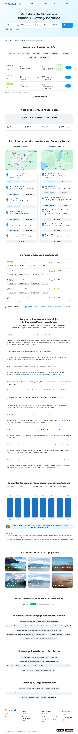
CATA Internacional (52, 306)
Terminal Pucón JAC (51, 186)
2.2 (47, 283)
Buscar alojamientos (14, 29)
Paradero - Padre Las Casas (18, 224)
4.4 (15, 283)
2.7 (47, 265)
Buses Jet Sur (25, 297)
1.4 (47, 292)
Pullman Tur (25, 280)
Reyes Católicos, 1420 (16, 211)
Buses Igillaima (26, 288)
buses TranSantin (27, 271)
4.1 (15, 265)
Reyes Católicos (15, 199)
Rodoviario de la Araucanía (18, 186)
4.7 (38, 292)
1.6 (47, 274)
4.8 (15, 274)
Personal (11, 265)
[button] (18, 25)
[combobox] (10, 25)
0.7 (47, 301)
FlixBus (24, 262)
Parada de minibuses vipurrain (55, 197)
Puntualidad (23, 265)
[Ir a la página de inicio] (10, 3)
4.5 (38, 274)
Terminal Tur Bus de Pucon (53, 174)
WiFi (44, 265)
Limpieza (34, 265)
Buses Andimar (42, 306)
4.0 (27, 265)
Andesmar (35, 306)
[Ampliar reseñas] (70, 264)
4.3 (27, 274)
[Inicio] (6, 40)
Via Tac (31, 306)
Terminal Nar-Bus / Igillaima (19, 174)
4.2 (27, 283)
